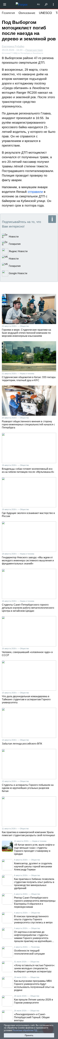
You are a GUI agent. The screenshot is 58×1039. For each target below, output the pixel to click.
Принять (29, 1035)
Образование (27, 13)
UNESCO (45, 13)
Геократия (8, 13)
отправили (35, 191)
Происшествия (34, 50)
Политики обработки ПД (25, 1030)
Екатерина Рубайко (13, 46)
